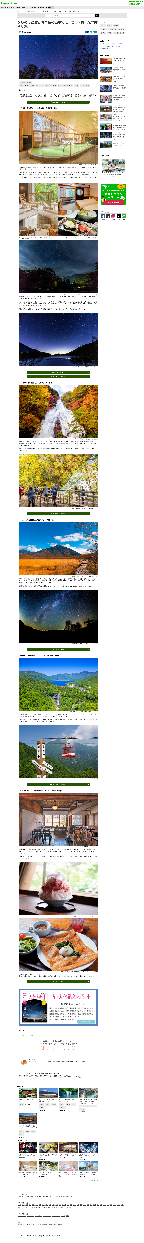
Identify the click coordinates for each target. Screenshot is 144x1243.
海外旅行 (36, 7)
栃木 (30, 82)
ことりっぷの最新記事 (27, 1035)
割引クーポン (43, 7)
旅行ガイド (51, 7)
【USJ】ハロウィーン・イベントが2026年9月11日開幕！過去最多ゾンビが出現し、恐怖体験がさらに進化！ (119, 136)
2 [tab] (113, 176)
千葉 (82, 1109)
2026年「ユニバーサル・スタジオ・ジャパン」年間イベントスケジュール (119, 143)
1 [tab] (111, 176)
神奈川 (63, 1107)
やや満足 (63, 1050)
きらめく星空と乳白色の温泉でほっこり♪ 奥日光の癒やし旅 (62, 11)
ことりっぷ (41, 85)
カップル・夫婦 (110, 44)
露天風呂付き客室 (104, 48)
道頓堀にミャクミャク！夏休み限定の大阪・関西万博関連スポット (119, 97)
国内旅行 (3, 7)
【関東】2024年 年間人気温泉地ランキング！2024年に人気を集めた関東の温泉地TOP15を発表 (88, 1101)
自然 (77, 85)
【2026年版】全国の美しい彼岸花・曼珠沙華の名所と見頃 (119, 60)
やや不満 (53, 1050)
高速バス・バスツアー (27, 7)
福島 (42, 1104)
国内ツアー (9, 7)
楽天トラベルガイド (34, 11)
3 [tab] (116, 176)
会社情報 (20, 1236)
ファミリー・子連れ (104, 46)
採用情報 (48, 1236)
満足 (68, 1050)
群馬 (22, 1104)
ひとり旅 (102, 44)
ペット (112, 48)
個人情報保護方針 (29, 1236)
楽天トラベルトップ (22, 11)
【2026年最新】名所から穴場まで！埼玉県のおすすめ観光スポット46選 (119, 69)
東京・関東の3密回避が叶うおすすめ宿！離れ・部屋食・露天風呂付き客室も (28, 1126)
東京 (22, 1134)
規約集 (54, 1236)
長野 (42, 1107)
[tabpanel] (113, 167)
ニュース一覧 (94, 1180)
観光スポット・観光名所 (27, 85)
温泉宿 (115, 44)
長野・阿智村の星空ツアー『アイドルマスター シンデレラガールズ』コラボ (88, 1155)
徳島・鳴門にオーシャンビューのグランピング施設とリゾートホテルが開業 (68, 1174)
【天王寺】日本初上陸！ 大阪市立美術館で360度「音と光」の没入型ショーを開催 (119, 87)
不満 (48, 1050)
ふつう (58, 1050)
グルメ (109, 48)
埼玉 (94, 1106)
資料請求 (59, 1236)
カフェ (70, 85)
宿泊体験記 (119, 44)
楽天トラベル (9, 3)
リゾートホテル (52, 85)
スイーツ (62, 85)
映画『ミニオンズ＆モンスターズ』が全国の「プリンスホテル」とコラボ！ (48, 1155)
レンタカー (17, 7)
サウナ (105, 44)
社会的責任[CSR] (39, 1236)
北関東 (23, 82)
